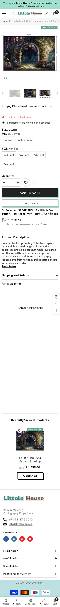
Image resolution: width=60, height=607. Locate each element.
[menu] (4, 13)
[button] (49, 78)
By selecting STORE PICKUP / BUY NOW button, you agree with (30, 212)
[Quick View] (19, 436)
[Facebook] (6, 539)
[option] (30, 4)
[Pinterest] (22, 539)
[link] (30, 395)
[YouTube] (30, 539)
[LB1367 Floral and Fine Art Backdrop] (30, 440)
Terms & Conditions (45, 214)
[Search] (13, 13)
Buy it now (30, 203)
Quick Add (30, 476)
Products (16, 21)
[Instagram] (14, 539)
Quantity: (8, 176)
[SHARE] (32, 182)
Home (5, 21)
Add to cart (30, 193)
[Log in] (47, 13)
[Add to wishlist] (26, 182)
